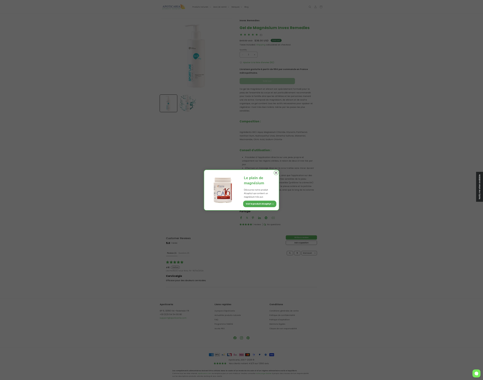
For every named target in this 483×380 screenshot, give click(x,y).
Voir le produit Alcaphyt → (260, 203)
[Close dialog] (276, 173)
